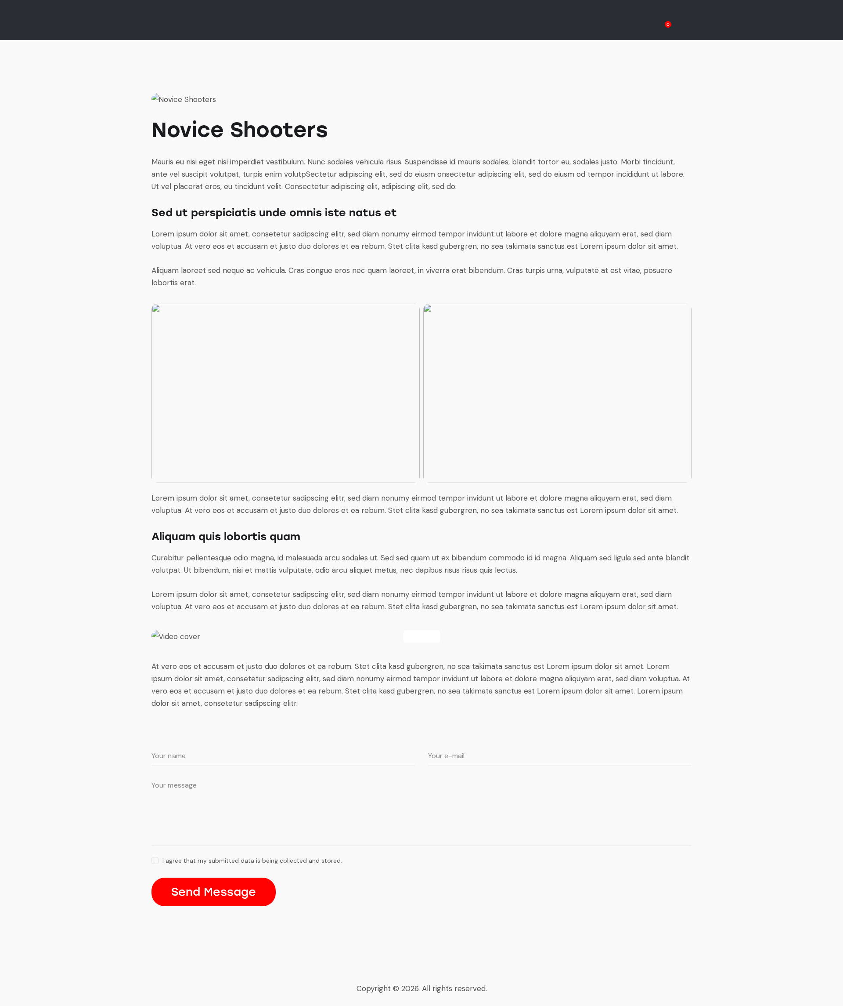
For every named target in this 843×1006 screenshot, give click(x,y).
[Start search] (685, 21)
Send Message (213, 891)
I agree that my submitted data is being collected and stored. (252, 860)
